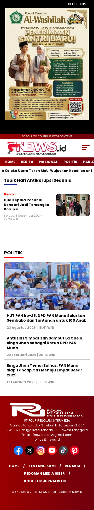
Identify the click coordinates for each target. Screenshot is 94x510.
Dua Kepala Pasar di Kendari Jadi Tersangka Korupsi (26, 205)
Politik (70, 161)
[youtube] (53, 454)
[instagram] (41, 454)
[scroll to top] (87, 479)
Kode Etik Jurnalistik (45, 481)
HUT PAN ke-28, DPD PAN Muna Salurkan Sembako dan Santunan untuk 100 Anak (46, 318)
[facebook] (19, 454)
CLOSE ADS (77, 4)
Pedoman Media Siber (44, 473)
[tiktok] (64, 454)
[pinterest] (75, 454)
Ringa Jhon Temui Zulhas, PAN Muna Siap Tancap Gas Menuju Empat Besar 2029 (44, 370)
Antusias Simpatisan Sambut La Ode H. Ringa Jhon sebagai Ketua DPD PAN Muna (45, 343)
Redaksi (72, 465)
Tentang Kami (42, 465)
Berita (27, 161)
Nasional (48, 161)
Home (10, 161)
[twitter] (30, 454)
